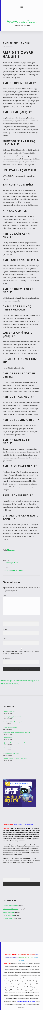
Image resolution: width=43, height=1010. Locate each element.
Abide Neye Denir (11, 562)
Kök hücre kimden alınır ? (9, 711)
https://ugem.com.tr (6, 683)
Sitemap (16, 683)
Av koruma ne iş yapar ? (9, 748)
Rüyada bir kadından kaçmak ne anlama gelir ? (15, 758)
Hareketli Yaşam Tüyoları (22, 22)
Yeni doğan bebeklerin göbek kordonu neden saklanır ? (17, 732)
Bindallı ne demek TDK (9, 918)
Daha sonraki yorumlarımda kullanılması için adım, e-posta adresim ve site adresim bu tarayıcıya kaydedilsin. (21, 652)
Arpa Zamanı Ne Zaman (13, 570)
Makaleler (11, 550)
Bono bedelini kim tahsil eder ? (11, 753)
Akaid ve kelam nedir (8, 912)
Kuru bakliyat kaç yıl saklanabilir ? (12, 717)
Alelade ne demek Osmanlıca (10, 905)
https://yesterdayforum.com (9, 680)
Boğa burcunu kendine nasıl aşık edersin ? (14, 743)
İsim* (4, 620)
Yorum (4, 595)
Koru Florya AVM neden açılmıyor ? (12, 722)
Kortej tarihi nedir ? (8, 737)
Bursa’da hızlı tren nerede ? (10, 727)
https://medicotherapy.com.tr (29, 680)
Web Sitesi (5, 639)
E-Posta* (5, 629)
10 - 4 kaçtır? (6, 658)
